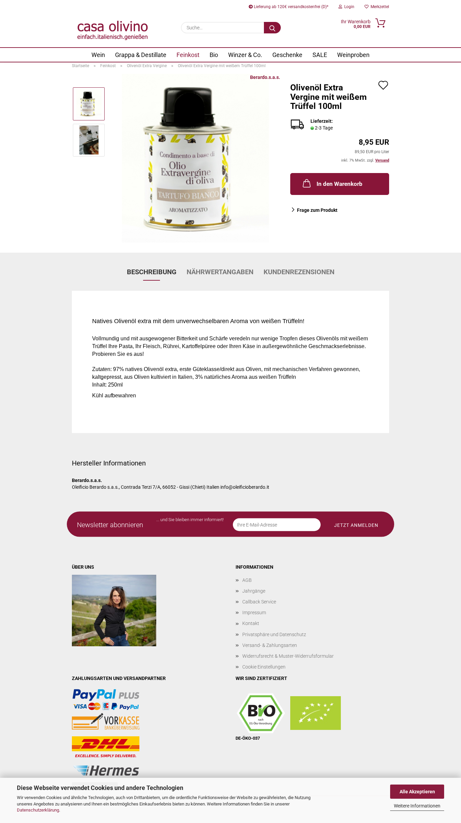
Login (348, 6)
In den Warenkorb (339, 183)
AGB (247, 580)
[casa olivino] (112, 30)
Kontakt (250, 623)
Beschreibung (152, 272)
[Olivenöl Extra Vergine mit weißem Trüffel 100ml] (195, 158)
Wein (98, 54)
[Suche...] (272, 27)
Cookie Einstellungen (264, 667)
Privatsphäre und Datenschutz (274, 634)
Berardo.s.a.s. (265, 77)
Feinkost (188, 54)
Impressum (254, 612)
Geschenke (287, 54)
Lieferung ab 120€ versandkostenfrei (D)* (290, 6)
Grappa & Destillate (140, 54)
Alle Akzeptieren (417, 791)
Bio (214, 54)
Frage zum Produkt (317, 210)
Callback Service (259, 601)
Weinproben (353, 54)
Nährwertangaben (220, 272)
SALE (320, 54)
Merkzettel (379, 6)
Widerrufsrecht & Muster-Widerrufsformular (288, 656)
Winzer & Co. (245, 54)
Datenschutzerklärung (38, 810)
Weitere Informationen (417, 805)
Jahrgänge (253, 591)
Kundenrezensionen (299, 272)
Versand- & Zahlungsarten (269, 645)
